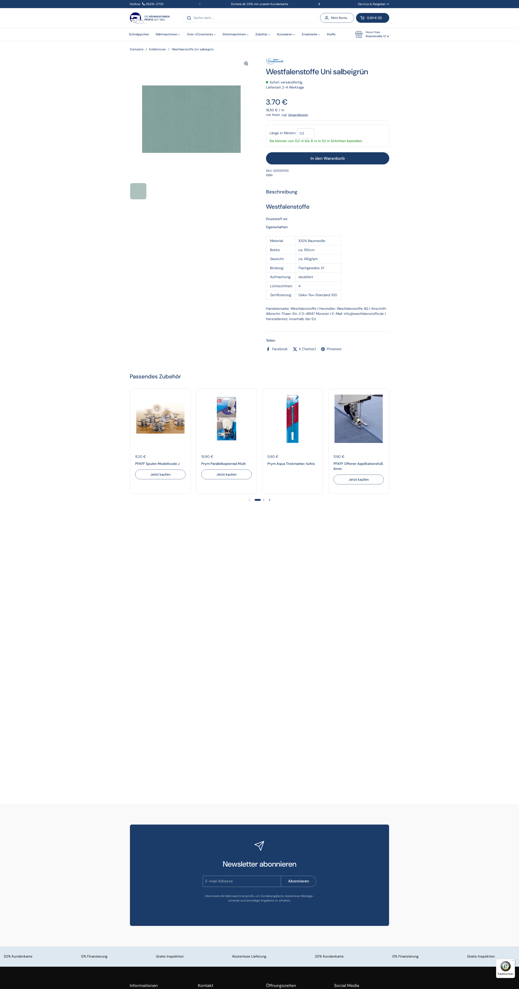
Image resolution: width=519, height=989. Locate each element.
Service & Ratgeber (372, 4)
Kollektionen (157, 49)
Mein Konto (339, 18)
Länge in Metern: (282, 133)
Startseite (136, 49)
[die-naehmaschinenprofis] (149, 18)
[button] (372, 18)
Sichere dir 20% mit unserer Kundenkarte (259, 4)
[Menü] (512, 961)
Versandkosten (298, 115)
